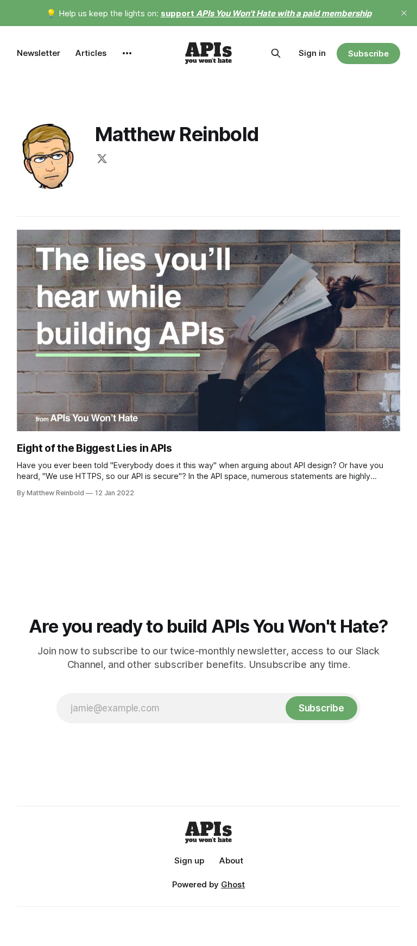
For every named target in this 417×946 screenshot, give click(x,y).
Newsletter (38, 53)
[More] (127, 53)
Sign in (312, 53)
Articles (90, 53)
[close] (404, 13)
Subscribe (368, 53)
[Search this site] (276, 53)
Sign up (189, 860)
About (231, 860)
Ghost (233, 884)
